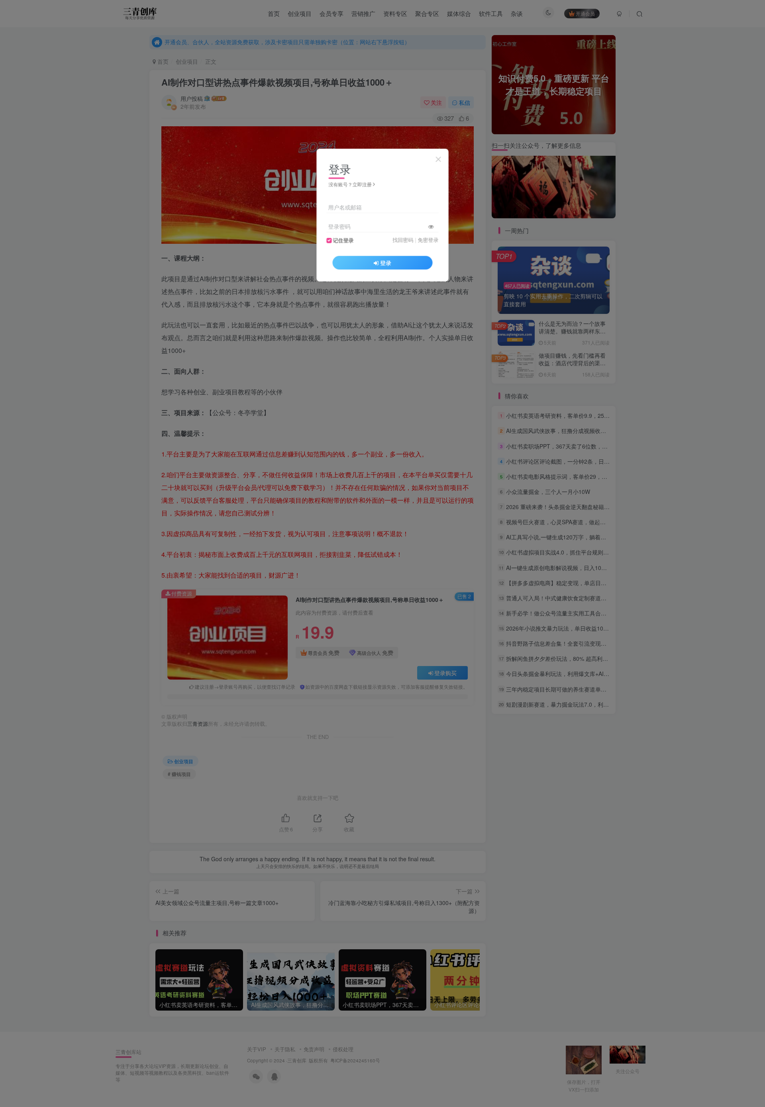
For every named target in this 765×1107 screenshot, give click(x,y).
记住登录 (343, 240)
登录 (385, 262)
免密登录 (428, 239)
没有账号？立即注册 (350, 184)
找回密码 (402, 239)
